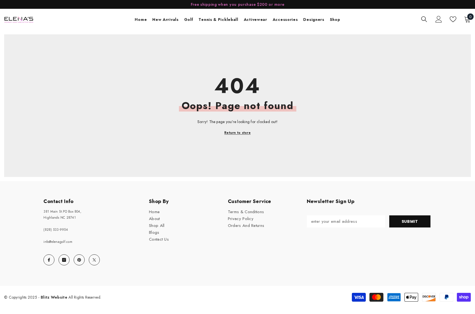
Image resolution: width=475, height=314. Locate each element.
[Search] (424, 19)
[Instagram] (64, 259)
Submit (410, 221)
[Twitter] (94, 259)
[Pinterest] (79, 259)
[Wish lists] (453, 19)
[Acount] (438, 19)
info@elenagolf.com (57, 241)
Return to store (237, 132)
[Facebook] (48, 259)
